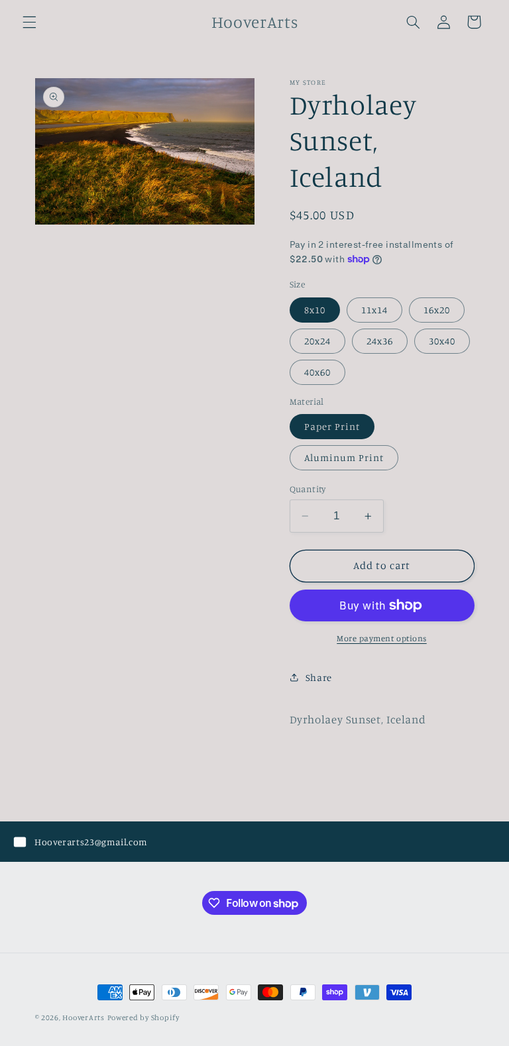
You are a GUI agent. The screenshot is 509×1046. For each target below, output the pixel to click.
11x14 (374, 309)
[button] (29, 22)
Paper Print (332, 426)
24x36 (380, 340)
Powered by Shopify (143, 1017)
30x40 (442, 340)
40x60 (317, 372)
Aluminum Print (344, 457)
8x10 (314, 309)
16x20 (437, 309)
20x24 (317, 340)
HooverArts (83, 1017)
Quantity (308, 489)
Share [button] (319, 677)
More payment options (382, 638)
